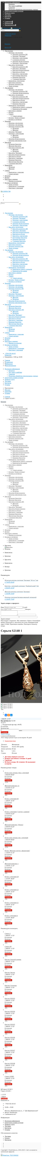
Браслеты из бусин (19, 72)
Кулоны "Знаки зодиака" (17, 118)
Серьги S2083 (9, 1076)
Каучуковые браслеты (20, 75)
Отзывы (7, 18)
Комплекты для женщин (17, 267)
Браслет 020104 (10, 1011)
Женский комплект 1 (12, 864)
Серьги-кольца (17, 116)
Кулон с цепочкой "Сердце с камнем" (17, 812)
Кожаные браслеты (19, 77)
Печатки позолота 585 (16, 84)
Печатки (7, 176)
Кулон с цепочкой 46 (12, 799)
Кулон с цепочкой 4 (11, 915)
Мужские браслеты (15, 144)
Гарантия (12, 7)
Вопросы (12, 4)
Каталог (3, 402)
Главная (7, 360)
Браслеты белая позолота (21, 70)
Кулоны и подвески (15, 119)
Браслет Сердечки (11, 985)
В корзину (8, 780)
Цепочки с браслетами (20, 63)
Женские (15, 130)
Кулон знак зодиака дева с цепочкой (17, 773)
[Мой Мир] (11, 715)
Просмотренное (10, 365)
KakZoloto (8, 391)
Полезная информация (12, 2)
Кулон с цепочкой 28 (12, 877)
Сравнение (9, 362)
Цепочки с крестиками (20, 58)
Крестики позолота (15, 82)
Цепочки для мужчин (16, 123)
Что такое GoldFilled (15, 6)
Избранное (9, 364)
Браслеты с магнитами (20, 74)
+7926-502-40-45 (10, 34)
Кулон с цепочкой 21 (12, 903)
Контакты (8, 16)
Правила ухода (10, 13)
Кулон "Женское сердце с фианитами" (17, 851)
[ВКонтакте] (6, 715)
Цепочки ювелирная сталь (17, 140)
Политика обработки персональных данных (23, 9)
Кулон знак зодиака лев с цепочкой (16, 838)
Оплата (7, 1138)
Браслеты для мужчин (16, 227)
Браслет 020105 (10, 1024)
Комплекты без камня (20, 109)
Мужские (16, 128)
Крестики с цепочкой (16, 188)
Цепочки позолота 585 (20, 54)
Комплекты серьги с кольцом (22, 107)
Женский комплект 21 (12, 786)
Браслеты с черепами (16, 158)
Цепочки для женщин (16, 125)
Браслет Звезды (10, 972)
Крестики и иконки (15, 111)
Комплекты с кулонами (16, 186)
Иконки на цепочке (15, 181)
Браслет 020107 (10, 1050)
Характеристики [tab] (10, 741)
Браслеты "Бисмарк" (19, 68)
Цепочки (8, 283)
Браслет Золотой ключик (13, 959)
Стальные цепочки (19, 60)
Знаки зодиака (13, 86)
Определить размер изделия (14, 11)
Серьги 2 (8, 933)
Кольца (11, 112)
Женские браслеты (15, 146)
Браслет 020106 (10, 1037)
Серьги (11, 276)
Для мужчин (9, 213)
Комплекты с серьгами (16, 172)
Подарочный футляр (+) (12, 724)
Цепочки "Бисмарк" (19, 56)
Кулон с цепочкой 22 (12, 890)
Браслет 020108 (10, 1063)
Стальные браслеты (19, 79)
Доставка (8, 15)
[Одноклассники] (8, 715)
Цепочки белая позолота (21, 61)
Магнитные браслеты (16, 162)
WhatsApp (8, 35)
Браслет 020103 (10, 998)
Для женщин (9, 250)
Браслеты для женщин (16, 257)
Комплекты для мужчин (17, 81)
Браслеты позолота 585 (20, 67)
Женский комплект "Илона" (14, 825)
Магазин (7, 390)
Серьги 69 (8, 946)
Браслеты (8, 304)
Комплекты (8, 327)
